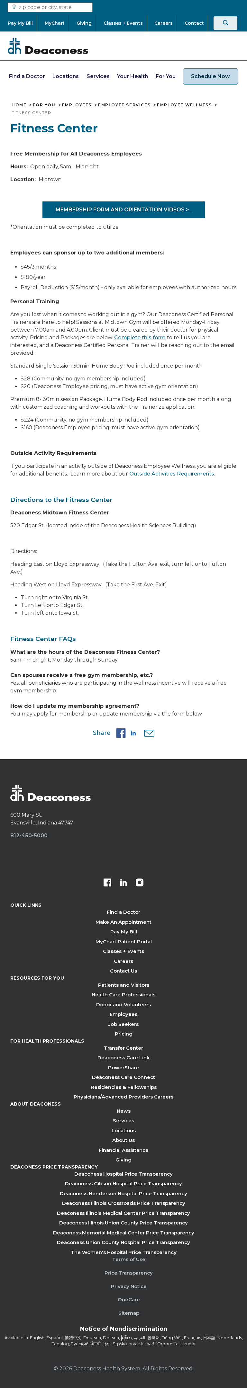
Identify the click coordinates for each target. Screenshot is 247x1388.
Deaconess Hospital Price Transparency (123, 1174)
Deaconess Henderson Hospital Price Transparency (123, 1193)
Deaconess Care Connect (123, 1077)
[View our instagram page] (139, 883)
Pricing (124, 1034)
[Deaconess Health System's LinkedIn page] (123, 883)
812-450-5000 (29, 835)
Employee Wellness (184, 105)
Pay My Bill (123, 932)
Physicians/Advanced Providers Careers (123, 1097)
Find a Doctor (27, 76)
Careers (123, 961)
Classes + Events (123, 951)
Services (98, 76)
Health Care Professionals (123, 995)
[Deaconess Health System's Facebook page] (107, 883)
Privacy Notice (129, 1286)
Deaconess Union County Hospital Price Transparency (123, 1242)
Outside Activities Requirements (171, 474)
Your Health (132, 76)
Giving (123, 1160)
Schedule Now (210, 76)
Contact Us (123, 971)
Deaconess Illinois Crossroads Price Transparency (123, 1203)
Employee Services (124, 105)
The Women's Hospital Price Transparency (124, 1252)
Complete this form (140, 337)
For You (166, 76)
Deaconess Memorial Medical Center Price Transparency (123, 1233)
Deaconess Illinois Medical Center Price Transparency (123, 1213)
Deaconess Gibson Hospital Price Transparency (123, 1183)
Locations (65, 76)
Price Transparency (129, 1273)
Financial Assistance (124, 1150)
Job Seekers (123, 1024)
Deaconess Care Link (123, 1057)
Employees (77, 105)
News (124, 1111)
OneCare (129, 1299)
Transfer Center (123, 1048)
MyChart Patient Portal (124, 942)
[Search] (225, 23)
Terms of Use (128, 1259)
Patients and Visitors (123, 985)
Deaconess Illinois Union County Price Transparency (123, 1223)
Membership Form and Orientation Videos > (124, 210)
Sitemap (128, 1313)
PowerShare (123, 1067)
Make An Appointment (123, 922)
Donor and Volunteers (123, 1004)
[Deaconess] (48, 45)
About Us (123, 1140)
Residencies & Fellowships (124, 1087)
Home (19, 105)
